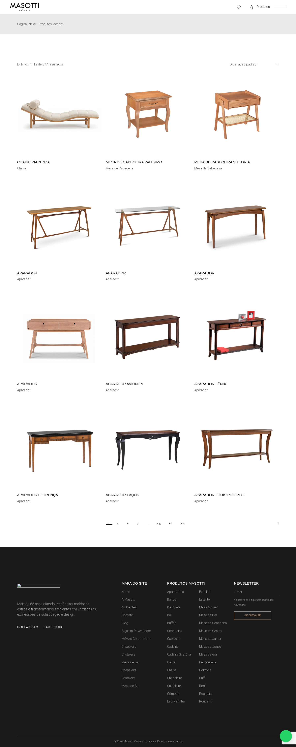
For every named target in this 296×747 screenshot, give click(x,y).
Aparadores (175, 592)
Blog (125, 623)
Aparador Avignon (124, 384)
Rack (202, 686)
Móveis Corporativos (136, 639)
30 (159, 524)
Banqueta (174, 607)
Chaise (22, 168)
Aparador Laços (122, 495)
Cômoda (173, 694)
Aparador (27, 273)
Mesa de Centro (210, 631)
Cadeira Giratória (179, 654)
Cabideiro (174, 639)
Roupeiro (205, 701)
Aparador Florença (37, 495)
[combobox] (252, 64)
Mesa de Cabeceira (119, 168)
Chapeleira (129, 646)
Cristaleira (129, 654)
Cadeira (172, 646)
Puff (202, 678)
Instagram (28, 627)
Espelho (204, 592)
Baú (170, 615)
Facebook (53, 627)
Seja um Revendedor (136, 631)
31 (171, 524)
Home (126, 592)
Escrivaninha (176, 701)
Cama (171, 662)
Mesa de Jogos (210, 646)
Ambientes (129, 607)
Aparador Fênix (210, 384)
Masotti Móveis (133, 741)
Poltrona (205, 670)
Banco (171, 599)
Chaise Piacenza (33, 162)
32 (183, 524)
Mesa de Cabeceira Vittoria (222, 162)
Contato (127, 615)
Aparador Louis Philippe (219, 495)
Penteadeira (207, 662)
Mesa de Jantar (210, 639)
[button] (286, 736)
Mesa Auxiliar (208, 607)
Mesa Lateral (208, 654)
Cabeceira (174, 631)
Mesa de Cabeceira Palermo (134, 162)
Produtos (263, 7)
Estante (204, 599)
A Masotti (128, 599)
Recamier (206, 694)
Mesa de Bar (131, 662)
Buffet (171, 623)
